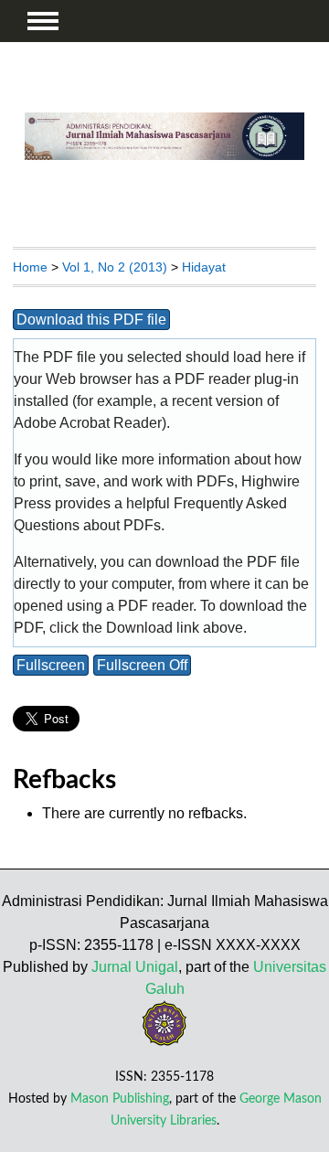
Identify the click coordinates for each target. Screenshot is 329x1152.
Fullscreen (50, 665)
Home (30, 267)
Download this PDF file (91, 319)
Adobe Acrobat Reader (88, 423)
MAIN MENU (42, 21)
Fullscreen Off (142, 665)
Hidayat (204, 267)
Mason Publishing (119, 1098)
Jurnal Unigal (134, 967)
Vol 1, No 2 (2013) (114, 267)
